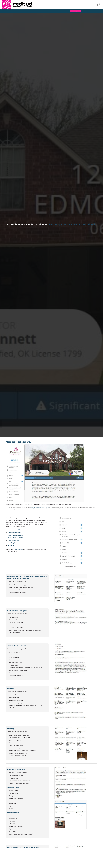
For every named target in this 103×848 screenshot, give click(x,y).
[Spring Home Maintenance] (1, 424)
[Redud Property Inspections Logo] (17, 4)
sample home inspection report (40, 507)
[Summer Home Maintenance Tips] (102, 424)
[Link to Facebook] (97, 4)
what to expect (19, 549)
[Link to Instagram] (100, 4)
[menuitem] (4, 11)
